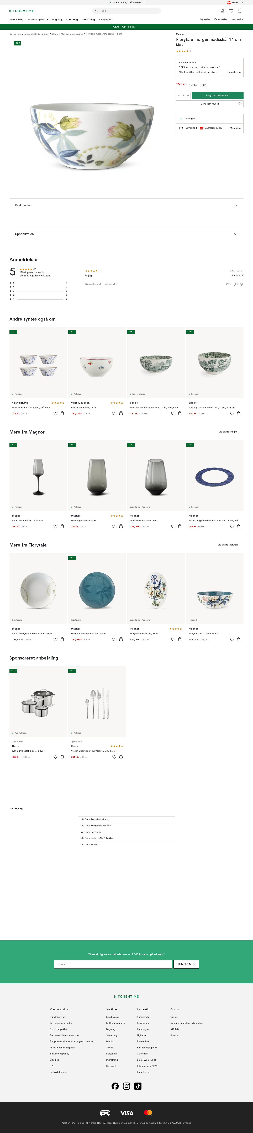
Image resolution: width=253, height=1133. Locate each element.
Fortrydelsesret (58, 1072)
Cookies (54, 1060)
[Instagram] (126, 1086)
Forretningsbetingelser (62, 1047)
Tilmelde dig (234, 72)
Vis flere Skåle (89, 844)
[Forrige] (21, 108)
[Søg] (96, 11)
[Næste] (163, 108)
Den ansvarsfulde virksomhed (186, 1023)
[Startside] (21, 11)
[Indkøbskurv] (239, 11)
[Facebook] (115, 1086)
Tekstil (109, 1047)
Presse (174, 1035)
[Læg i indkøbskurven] (62, 413)
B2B (52, 1066)
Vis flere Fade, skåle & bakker (97, 838)
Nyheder (205, 19)
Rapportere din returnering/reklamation (72, 1041)
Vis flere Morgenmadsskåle (96, 826)
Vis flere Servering (91, 832)
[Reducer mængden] (178, 95)
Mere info (235, 128)
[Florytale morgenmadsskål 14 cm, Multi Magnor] (92, 107)
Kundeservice (57, 1017)
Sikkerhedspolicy (59, 1054)
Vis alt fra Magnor (228, 432)
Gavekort (111, 1066)
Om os (174, 1017)
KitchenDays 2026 (147, 1066)
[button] (184, 51)
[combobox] (235, 2)
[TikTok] (138, 1086)
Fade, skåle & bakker (36, 33)
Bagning (57, 19)
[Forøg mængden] (188, 95)
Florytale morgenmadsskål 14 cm (104, 34)
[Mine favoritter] (231, 11)
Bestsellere (143, 1041)
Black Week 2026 (146, 1060)
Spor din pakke (58, 1029)
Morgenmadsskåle (72, 33)
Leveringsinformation (61, 1023)
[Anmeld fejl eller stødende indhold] (241, 284)
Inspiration (238, 19)
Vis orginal (110, 284)
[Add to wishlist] (55, 413)
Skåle (54, 33)
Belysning (111, 1054)
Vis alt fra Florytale (228, 545)
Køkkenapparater (38, 19)
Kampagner (106, 19)
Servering (72, 19)
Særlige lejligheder (147, 1047)
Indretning (88, 19)
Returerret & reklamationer (65, 1035)
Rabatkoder (143, 1072)
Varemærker (221, 19)
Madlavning (16, 19)
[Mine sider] (223, 11)
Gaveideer (143, 1054)
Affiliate (174, 1029)
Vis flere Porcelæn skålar (94, 819)
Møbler (110, 1041)
